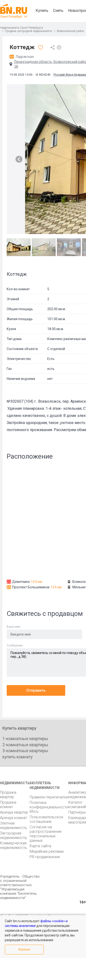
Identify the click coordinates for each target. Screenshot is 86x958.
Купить (42, 10)
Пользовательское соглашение (46, 819)
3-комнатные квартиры (25, 750)
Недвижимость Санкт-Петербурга (21, 27)
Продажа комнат (8, 804)
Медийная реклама (47, 851)
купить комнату (17, 756)
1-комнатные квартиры (25, 738)
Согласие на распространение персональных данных (46, 834)
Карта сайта (40, 846)
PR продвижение (45, 857)
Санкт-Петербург (11, 16)
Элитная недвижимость (13, 825)
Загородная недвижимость (13, 835)
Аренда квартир (14, 812)
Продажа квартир (8, 794)
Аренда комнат (13, 817)
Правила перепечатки (49, 797)
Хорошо (24, 949)
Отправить (36, 690)
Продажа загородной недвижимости (28, 31)
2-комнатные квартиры (25, 744)
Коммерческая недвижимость (13, 845)
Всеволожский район (70, 31)
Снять (58, 10)
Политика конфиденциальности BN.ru (49, 807)
